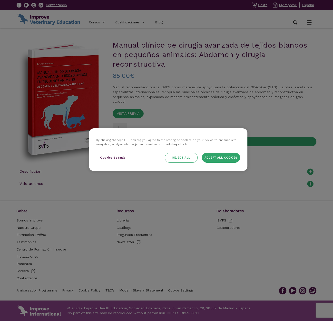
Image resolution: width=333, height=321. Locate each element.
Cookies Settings (112, 157)
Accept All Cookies (221, 157)
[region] (168, 149)
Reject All (181, 157)
